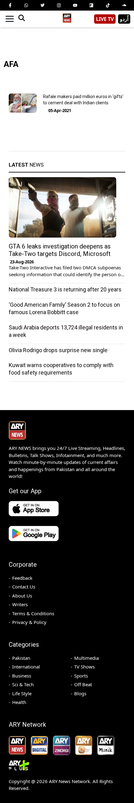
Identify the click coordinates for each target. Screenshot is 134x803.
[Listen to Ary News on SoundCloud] (124, 5)
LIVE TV (105, 19)
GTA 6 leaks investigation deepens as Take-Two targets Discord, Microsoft (60, 250)
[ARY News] (67, 17)
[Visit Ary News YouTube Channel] (75, 5)
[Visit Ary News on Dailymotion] (91, 5)
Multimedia (86, 658)
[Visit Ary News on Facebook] (10, 5)
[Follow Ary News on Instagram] (59, 5)
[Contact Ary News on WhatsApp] (26, 5)
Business (21, 676)
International (26, 667)
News (26, 165)
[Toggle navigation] (10, 19)
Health (19, 702)
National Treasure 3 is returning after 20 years (65, 289)
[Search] (21, 19)
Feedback (22, 578)
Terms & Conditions (33, 613)
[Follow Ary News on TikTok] (108, 5)
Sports (81, 676)
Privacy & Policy (29, 622)
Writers (20, 604)
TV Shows (84, 667)
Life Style (21, 693)
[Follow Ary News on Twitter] (42, 5)
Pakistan (21, 658)
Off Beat (83, 684)
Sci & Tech (23, 684)
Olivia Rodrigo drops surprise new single (58, 350)
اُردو (124, 19)
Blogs (80, 693)
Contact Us (23, 586)
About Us (22, 596)
